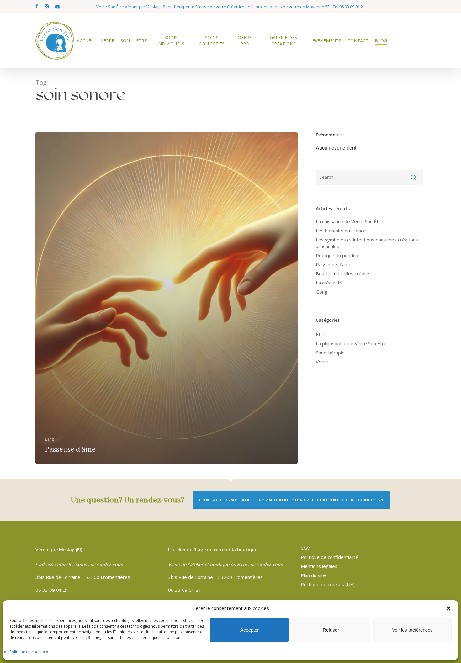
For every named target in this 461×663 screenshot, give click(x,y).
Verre (322, 361)
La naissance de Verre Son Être (349, 221)
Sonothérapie (330, 352)
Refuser (331, 630)
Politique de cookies (27, 652)
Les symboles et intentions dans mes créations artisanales (367, 242)
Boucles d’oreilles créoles (343, 273)
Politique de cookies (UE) (328, 584)
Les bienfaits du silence (341, 230)
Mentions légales (319, 566)
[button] (448, 608)
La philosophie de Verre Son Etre (351, 343)
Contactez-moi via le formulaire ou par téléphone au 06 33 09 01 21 (291, 500)
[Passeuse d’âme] (166, 298)
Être (49, 439)
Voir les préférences (412, 630)
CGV (305, 548)
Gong (321, 292)
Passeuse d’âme (334, 264)
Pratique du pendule (337, 255)
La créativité (329, 282)
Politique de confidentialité (329, 557)
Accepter (249, 630)
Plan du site (313, 575)
